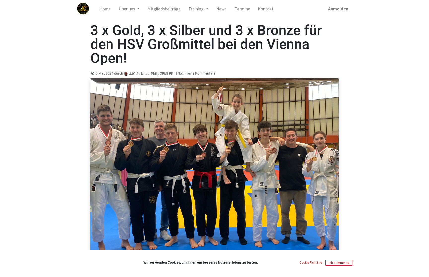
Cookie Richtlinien (312, 262)
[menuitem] (105, 8)
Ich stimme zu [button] (339, 262)
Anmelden (338, 9)
